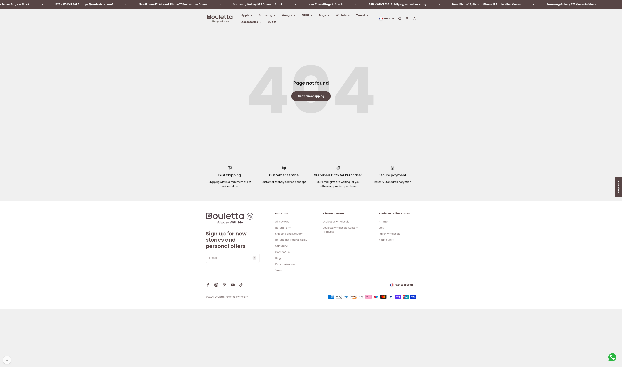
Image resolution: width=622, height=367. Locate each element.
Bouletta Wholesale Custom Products (340, 230)
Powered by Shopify (237, 296)
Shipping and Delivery (289, 234)
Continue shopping (311, 96)
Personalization (285, 264)
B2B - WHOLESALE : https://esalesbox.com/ (55, 4)
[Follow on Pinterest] (224, 285)
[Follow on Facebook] (208, 285)
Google (287, 15)
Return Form (283, 228)
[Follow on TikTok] (241, 285)
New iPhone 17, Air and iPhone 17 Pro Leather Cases (144, 4)
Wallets (341, 15)
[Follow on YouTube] (232, 285)
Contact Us (282, 252)
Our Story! (281, 246)
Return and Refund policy (291, 240)
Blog (278, 258)
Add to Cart (386, 240)
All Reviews (282, 221)
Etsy (381, 228)
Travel (360, 15)
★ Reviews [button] (618, 187)
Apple (245, 15)
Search (279, 270)
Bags (322, 15)
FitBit (305, 15)
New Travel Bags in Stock (297, 4)
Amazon (384, 221)
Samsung (265, 15)
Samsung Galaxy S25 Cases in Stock (229, 4)
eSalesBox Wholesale (336, 221)
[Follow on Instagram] (216, 285)
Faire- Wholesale (389, 234)
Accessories (249, 22)
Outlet (272, 22)
